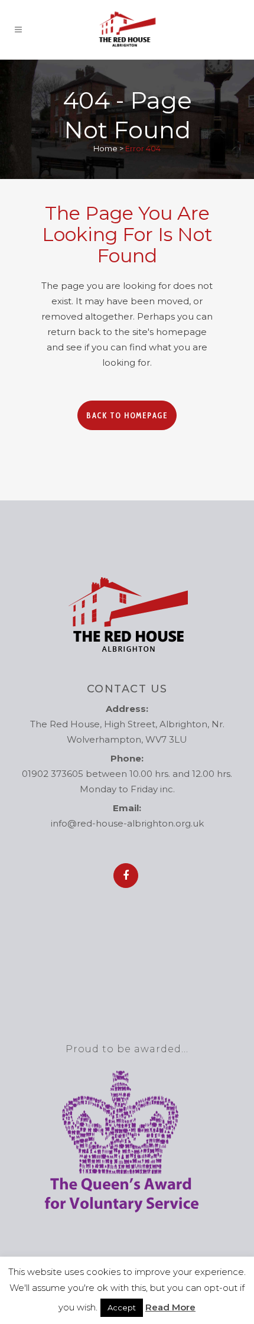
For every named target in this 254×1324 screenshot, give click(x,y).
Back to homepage (127, 415)
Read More (170, 1307)
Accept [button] (122, 1307)
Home (105, 148)
